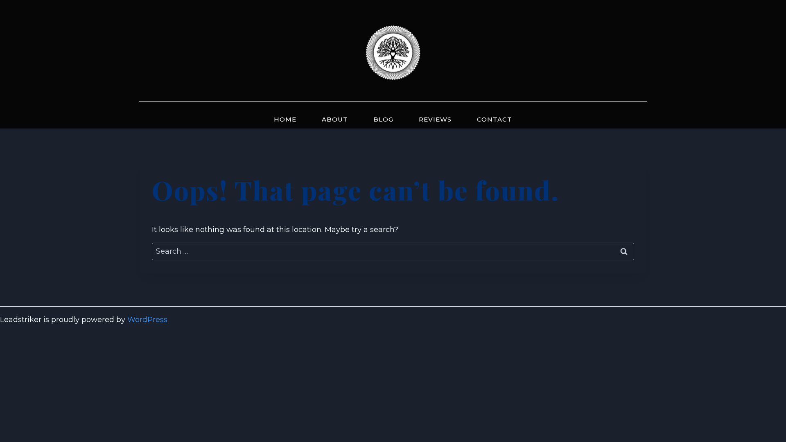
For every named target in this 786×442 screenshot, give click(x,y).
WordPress (147, 319)
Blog (383, 119)
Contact (494, 119)
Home (285, 119)
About (335, 119)
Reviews (435, 119)
